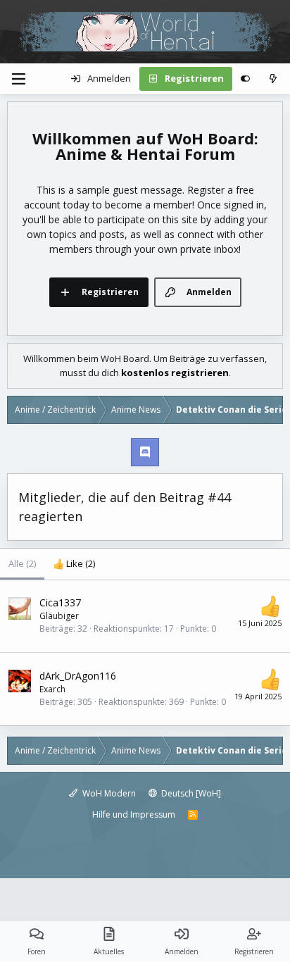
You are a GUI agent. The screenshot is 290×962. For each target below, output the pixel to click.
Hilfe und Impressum (133, 814)
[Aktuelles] (272, 79)
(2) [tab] (22, 563)
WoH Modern (108, 793)
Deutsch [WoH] (190, 793)
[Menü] (18, 78)
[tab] (73, 564)
